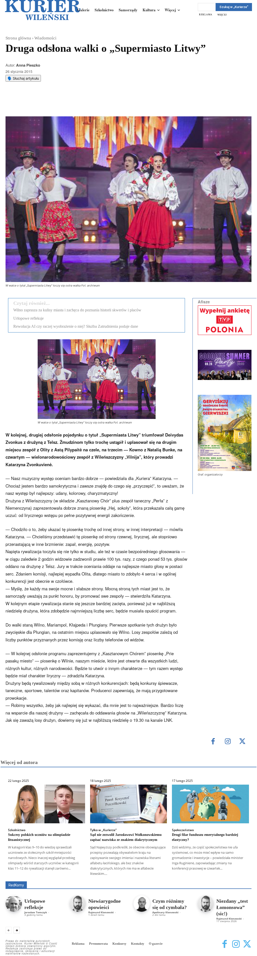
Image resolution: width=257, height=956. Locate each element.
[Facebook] (46, 104)
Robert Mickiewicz (206, 878)
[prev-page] (9, 930)
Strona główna (18, 38)
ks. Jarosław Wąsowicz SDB (200, 874)
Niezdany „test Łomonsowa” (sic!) (232, 907)
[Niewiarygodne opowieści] (78, 903)
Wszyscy (36, 874)
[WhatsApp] (70, 104)
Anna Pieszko (28, 65)
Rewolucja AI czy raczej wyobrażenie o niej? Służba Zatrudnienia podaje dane (75, 326)
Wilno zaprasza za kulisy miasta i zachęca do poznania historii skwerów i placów (77, 310)
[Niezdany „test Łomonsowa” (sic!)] (206, 903)
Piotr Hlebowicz (240, 874)
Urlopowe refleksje (28, 318)
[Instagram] (227, 741)
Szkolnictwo (16, 830)
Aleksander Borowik (64, 874)
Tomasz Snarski (239, 878)
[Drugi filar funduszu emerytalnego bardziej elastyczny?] (210, 804)
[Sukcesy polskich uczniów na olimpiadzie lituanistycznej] (46, 804)
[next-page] (17, 930)
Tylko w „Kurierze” (103, 830)
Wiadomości (45, 38)
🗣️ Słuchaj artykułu (23, 78)
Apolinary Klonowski (165, 912)
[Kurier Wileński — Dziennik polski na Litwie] (42, 10)
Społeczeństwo (183, 830)
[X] (58, 104)
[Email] (81, 104)
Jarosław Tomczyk (35, 912)
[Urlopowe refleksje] (14, 903)
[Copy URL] (93, 104)
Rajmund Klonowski (171, 878)
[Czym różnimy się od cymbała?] (142, 903)
